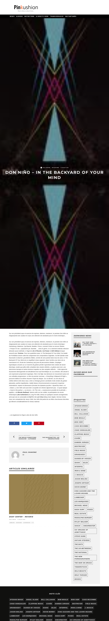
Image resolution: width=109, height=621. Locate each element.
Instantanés (70, 16)
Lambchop (79, 497)
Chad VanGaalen (82, 430)
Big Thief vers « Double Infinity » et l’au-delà (89, 343)
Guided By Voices (83, 458)
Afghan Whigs (81, 406)
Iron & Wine (80, 471)
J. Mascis (79, 475)
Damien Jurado (82, 442)
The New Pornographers (82, 558)
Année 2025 (12, 522)
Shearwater (89, 526)
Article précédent (24, 435)
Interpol (79, 466)
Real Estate (80, 513)
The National (81, 552)
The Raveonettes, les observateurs (50, 438)
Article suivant (54, 435)
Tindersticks (81, 567)
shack (77, 526)
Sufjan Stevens (82, 540)
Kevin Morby (80, 487)
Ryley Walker (81, 522)
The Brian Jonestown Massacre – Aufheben (27, 438)
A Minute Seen (42, 16)
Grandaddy (80, 454)
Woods (78, 579)
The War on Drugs (83, 563)
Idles (85, 462)
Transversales (57, 16)
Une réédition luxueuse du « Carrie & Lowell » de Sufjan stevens (89, 363)
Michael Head (81, 505)
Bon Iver (79, 422)
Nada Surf (79, 509)
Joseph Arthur (82, 483)
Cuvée (77, 438)
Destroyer (80, 446)
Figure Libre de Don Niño (29, 415)
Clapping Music (82, 434)
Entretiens (29, 16)
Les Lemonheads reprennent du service (88, 353)
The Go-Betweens (83, 548)
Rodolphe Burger (83, 517)
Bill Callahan (81, 414)
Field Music (80, 450)
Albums (19, 16)
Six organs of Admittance (81, 531)
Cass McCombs (81, 426)
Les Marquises (81, 501)
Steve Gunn (80, 536)
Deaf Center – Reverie (21, 517)
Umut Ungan (12, 519)
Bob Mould (80, 418)
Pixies (90, 509)
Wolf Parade (81, 575)
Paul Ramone (46, 167)
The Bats (79, 544)
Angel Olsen (81, 410)
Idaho (77, 462)
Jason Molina (81, 479)
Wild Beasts (80, 571)
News (12, 16)
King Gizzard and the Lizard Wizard (85, 492)
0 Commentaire (26, 522)
